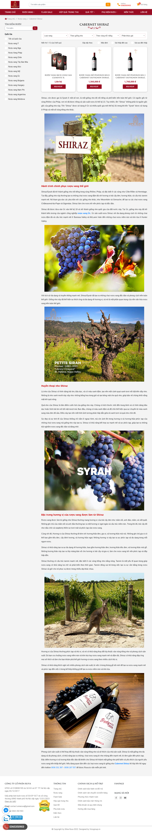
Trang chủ (11, 19)
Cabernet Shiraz (122, 764)
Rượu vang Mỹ (14, 71)
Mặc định (104, 43)
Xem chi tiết (10, 801)
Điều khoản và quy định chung (90, 805)
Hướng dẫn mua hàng (86, 809)
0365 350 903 (17, 811)
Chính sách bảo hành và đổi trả (90, 789)
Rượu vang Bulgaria (16, 80)
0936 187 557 (70, 767)
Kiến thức (129, 12)
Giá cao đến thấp (141, 43)
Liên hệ (56, 817)
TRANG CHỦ (10, 12)
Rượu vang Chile (15, 57)
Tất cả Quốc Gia (14, 39)
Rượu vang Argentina (17, 94)
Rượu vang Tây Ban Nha (18, 62)
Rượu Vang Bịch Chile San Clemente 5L (58, 76)
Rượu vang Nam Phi (16, 90)
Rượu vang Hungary (16, 85)
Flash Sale (46, 12)
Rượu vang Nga (14, 48)
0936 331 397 (57, 767)
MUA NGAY (58, 86)
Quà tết (89, 12)
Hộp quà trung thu (69, 12)
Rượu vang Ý (13, 43)
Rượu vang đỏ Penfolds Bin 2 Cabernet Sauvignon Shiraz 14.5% (130, 77)
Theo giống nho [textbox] (76, 35)
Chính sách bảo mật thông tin (90, 801)
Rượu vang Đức (14, 66)
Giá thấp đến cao (121, 43)
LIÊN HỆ (143, 12)
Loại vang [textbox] (48, 35)
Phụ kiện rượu (109, 12)
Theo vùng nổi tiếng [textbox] (104, 35)
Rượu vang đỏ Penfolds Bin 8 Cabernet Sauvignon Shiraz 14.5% (94, 77)
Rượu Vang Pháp (15, 52)
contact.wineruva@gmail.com (22, 806)
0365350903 (126, 5)
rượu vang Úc (84, 213)
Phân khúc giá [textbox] (127, 35)
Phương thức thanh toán (88, 797)
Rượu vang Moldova (16, 99)
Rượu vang (27, 12)
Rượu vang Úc (14, 76)
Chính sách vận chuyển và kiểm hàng (92, 793)
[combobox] (55, 35)
